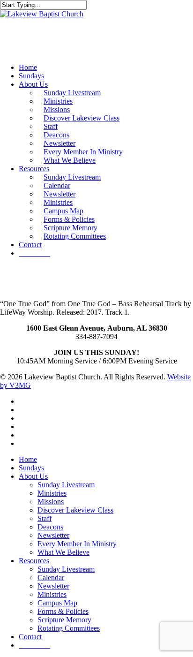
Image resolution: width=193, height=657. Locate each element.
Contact (30, 637)
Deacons (50, 527)
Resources (34, 561)
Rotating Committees (68, 628)
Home (28, 459)
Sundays (31, 468)
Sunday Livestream (66, 485)
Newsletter (53, 535)
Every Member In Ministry (77, 544)
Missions (50, 502)
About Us (33, 476)
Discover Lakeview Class (75, 510)
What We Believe (63, 552)
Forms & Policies (63, 611)
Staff (44, 518)
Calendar (50, 577)
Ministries (52, 493)
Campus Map (57, 603)
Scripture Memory (64, 620)
